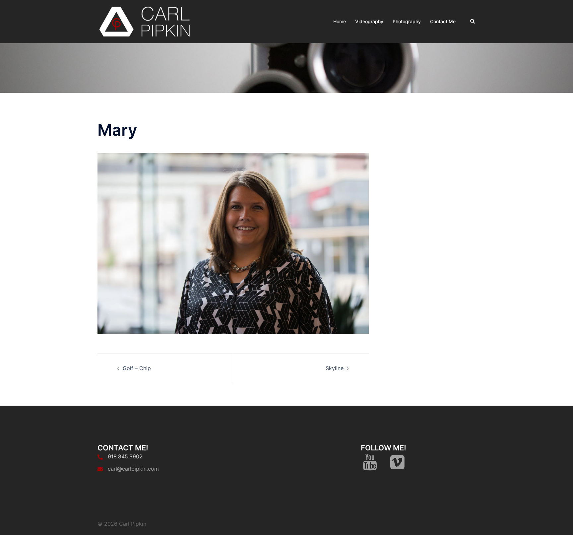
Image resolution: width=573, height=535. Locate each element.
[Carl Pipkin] (145, 21)
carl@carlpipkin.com (133, 468)
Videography (369, 21)
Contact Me (443, 21)
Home (339, 21)
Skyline (335, 368)
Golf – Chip (137, 368)
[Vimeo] (397, 466)
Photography (407, 21)
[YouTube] (370, 466)
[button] (473, 21)
